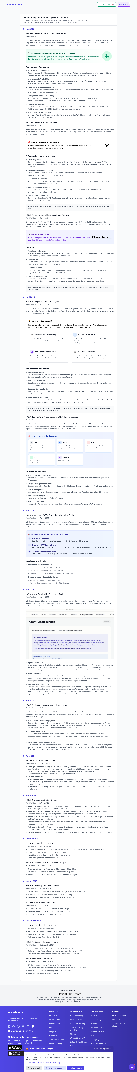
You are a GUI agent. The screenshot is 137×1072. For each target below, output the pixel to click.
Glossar (73, 1034)
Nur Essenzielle (35, 1068)
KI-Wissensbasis (76, 1019)
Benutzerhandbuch (98, 1043)
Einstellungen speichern (56, 1068)
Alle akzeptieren (76, 1068)
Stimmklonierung (76, 1015)
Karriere (94, 1015)
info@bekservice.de (98, 1027)
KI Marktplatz (54, 1015)
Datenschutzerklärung (78, 1042)
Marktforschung (55, 1043)
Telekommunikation (56, 1039)
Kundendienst (54, 1023)
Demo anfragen (97, 1019)
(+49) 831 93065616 (98, 1031)
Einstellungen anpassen (101, 1049)
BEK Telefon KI (15, 4)
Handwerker (54, 1035)
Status (93, 1035)
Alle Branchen (54, 1019)
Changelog (95, 1039)
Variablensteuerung (77, 1023)
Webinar (94, 1023)
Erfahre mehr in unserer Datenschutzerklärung (44, 1063)
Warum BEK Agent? (77, 1038)
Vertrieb (52, 1027)
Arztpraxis (53, 1031)
